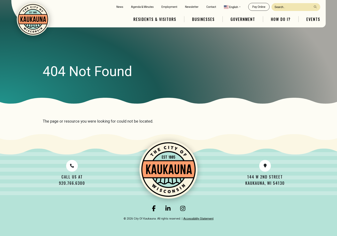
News (119, 6)
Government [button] (243, 19)
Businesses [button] (203, 19)
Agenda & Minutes (142, 6)
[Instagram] (182, 208)
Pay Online (258, 6)
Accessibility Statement (198, 218)
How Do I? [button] (281, 19)
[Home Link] (33, 19)
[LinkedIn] (168, 208)
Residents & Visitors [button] (154, 19)
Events (313, 19)
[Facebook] (154, 208)
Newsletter (192, 6)
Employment (169, 6)
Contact (211, 6)
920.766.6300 (72, 183)
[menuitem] (120, 6)
